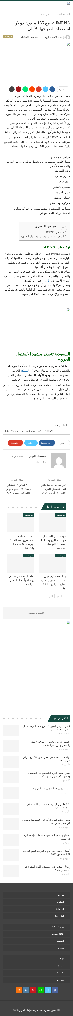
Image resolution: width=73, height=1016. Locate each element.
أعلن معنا (59, 916)
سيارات (60, 979)
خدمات (60, 965)
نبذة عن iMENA (55, 232)
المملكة (25, 370)
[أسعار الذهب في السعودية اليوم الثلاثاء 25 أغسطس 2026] (11, 871)
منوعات (60, 948)
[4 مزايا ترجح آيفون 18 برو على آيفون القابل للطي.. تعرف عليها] (11, 730)
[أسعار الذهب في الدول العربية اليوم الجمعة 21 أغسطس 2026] (11, 855)
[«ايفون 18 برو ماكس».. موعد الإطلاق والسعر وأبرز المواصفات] (11, 746)
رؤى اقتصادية (58, 926)
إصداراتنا (60, 909)
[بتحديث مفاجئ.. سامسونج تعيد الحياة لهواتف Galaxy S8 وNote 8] (20, 522)
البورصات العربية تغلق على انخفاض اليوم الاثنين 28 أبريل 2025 (53, 488)
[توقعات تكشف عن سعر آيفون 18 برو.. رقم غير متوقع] (11, 762)
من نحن (60, 895)
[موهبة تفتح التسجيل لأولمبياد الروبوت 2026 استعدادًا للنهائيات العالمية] (52, 522)
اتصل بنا (60, 902)
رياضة (61, 958)
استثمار (60, 941)
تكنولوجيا (59, 972)
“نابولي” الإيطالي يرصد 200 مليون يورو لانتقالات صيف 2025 (19, 488)
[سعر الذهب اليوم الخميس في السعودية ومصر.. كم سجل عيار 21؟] (11, 777)
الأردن (47, 280)
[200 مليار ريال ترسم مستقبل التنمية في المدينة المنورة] (11, 809)
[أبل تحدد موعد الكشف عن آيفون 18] (11, 793)
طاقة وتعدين (58, 934)
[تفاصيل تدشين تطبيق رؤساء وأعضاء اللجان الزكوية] (20, 563)
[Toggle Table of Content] (62, 227)
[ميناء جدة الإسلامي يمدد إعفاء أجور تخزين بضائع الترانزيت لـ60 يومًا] (52, 563)
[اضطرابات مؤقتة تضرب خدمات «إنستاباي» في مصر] (11, 840)
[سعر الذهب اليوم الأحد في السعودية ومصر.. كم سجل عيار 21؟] (11, 824)
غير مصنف (8, 36)
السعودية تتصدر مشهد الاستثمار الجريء (42, 236)
